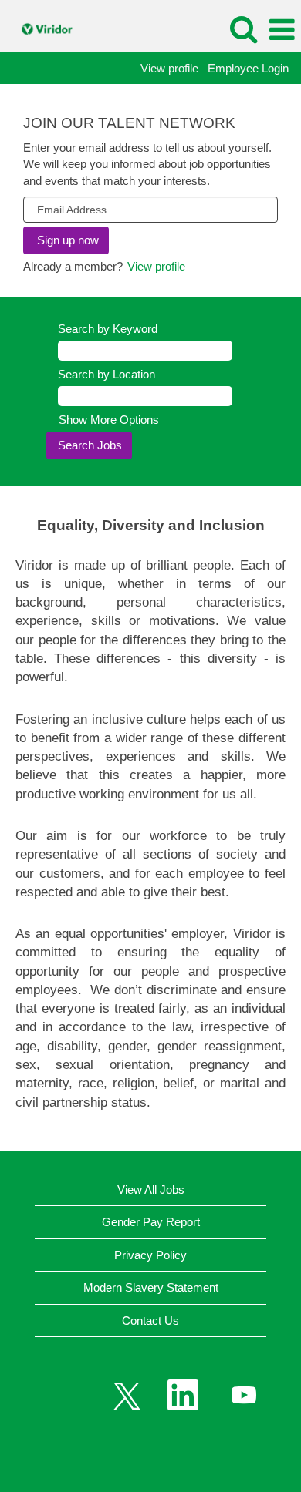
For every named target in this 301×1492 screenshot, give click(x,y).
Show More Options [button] (109, 419)
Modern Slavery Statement (150, 1287)
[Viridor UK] (42, 29)
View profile (169, 68)
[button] (281, 30)
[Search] (243, 29)
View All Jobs (150, 1189)
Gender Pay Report (151, 1221)
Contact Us (150, 1320)
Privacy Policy (150, 1255)
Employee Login (248, 68)
